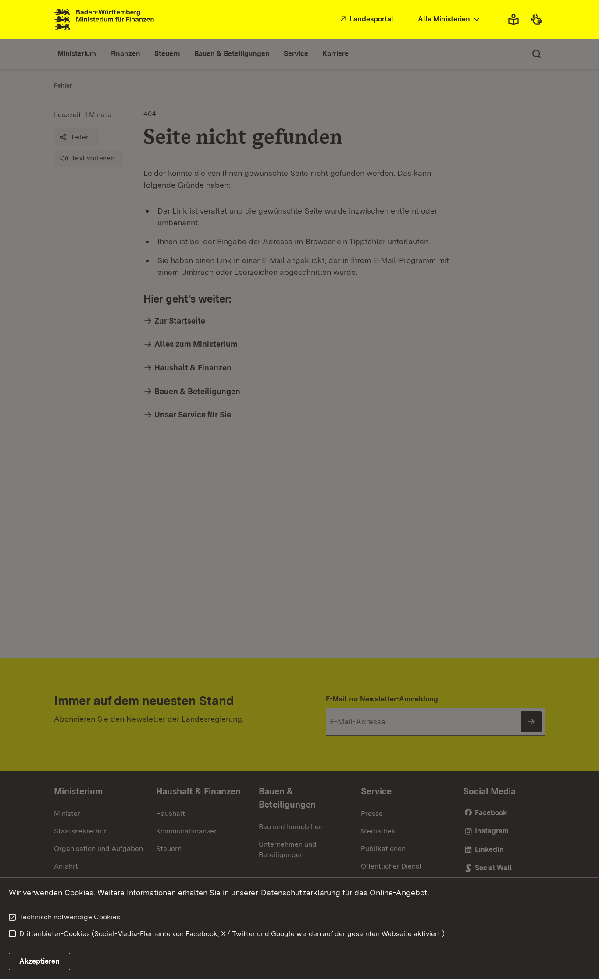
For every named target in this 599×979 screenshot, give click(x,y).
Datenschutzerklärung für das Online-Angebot (344, 892)
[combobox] (449, 19)
